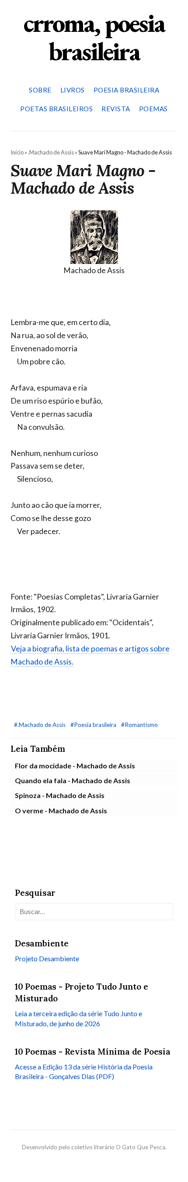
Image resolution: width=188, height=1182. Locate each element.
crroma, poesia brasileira (94, 37)
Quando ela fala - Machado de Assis (72, 780)
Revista (115, 109)
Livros (72, 90)
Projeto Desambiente (47, 958)
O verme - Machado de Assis (61, 810)
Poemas (153, 109)
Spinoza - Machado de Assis (59, 795)
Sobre (40, 90)
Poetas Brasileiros (56, 109)
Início (17, 152)
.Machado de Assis (51, 152)
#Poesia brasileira (94, 724)
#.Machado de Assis (40, 724)
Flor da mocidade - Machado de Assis (75, 765)
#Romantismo (139, 724)
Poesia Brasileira (127, 90)
